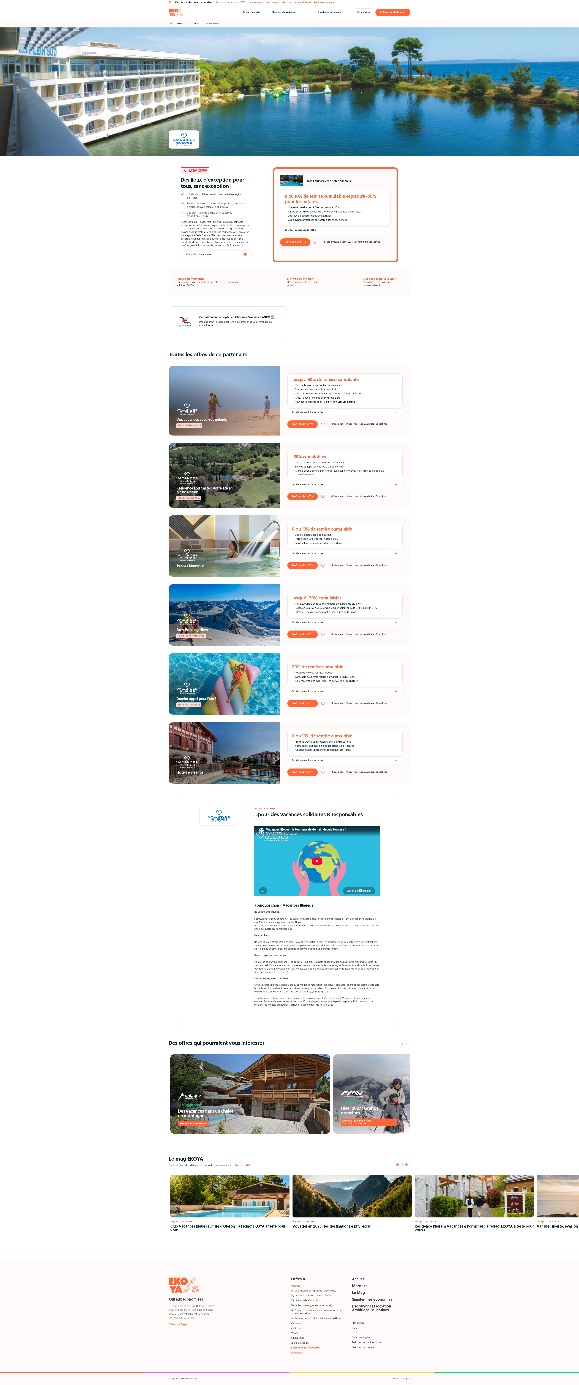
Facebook (393, 1379)
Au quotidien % (303, 3)
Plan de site (358, 1323)
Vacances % (256, 3)
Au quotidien (298, 1338)
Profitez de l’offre (295, 242)
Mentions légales (361, 1337)
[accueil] (176, 12)
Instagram (406, 1379)
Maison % (286, 3)
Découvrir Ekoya (178, 1324)
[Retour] (171, 23)
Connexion (363, 12)
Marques (295, 1286)
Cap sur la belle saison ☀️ (304, 1300)
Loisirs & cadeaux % (324, 3)
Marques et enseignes (283, 12)
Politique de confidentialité (366, 1342)
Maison (294, 1333)
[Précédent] (397, 1044)
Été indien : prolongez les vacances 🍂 (311, 1305)
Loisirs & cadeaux (300, 1343)
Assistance (297, 1353)
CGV (354, 1333)
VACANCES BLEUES (213, 24)
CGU (354, 1328)
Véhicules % (272, 3)
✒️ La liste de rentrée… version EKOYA (311, 1296)
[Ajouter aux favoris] (316, 242)
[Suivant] (406, 1044)
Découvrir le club (251, 12)
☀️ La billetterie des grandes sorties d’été (313, 1291)
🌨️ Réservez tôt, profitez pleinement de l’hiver (316, 1318)
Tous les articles (244, 1165)
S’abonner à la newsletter (306, 1348)
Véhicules (296, 1328)
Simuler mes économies (330, 12)
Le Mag (358, 1293)
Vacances (194, 24)
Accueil (180, 24)
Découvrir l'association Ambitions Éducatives (371, 1308)
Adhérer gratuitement (393, 12)
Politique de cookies (363, 1347)
